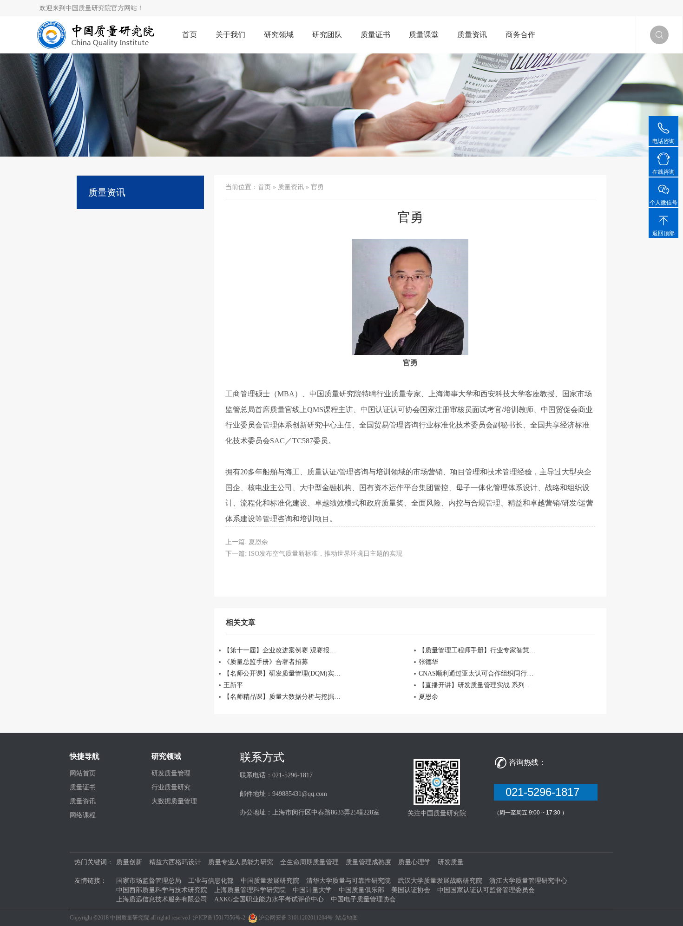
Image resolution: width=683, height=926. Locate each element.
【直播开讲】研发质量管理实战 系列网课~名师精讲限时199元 (478, 685)
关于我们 (230, 35)
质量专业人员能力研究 (240, 862)
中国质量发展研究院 (270, 880)
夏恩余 (258, 542)
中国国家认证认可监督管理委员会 (486, 890)
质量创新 (129, 862)
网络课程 (83, 815)
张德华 (428, 661)
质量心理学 (414, 862)
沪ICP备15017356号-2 (219, 917)
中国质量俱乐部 (361, 890)
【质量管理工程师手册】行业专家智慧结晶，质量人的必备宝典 (478, 650)
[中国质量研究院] (98, 34)
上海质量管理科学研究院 (250, 890)
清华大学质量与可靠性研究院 (348, 880)
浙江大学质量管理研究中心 (528, 880)
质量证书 (375, 35)
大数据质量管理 (174, 801)
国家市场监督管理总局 (148, 880)
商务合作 (520, 35)
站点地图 (346, 917)
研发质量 (451, 862)
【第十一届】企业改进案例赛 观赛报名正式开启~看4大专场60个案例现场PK (282, 650)
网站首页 (83, 773)
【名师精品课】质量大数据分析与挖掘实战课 (282, 696)
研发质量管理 (170, 773)
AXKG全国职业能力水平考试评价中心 (269, 899)
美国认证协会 (410, 890)
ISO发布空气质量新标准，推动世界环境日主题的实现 (325, 553)
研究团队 (327, 35)
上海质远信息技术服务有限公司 (161, 899)
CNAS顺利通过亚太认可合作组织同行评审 (478, 673)
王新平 (233, 685)
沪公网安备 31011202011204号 (296, 917)
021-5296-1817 (546, 792)
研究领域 (279, 35)
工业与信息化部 (211, 880)
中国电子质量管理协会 (363, 899)
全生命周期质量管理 (309, 862)
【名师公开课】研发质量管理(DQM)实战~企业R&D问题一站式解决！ (282, 673)
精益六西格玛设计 (175, 862)
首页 (189, 35)
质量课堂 (424, 35)
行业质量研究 (170, 787)
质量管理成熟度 (368, 862)
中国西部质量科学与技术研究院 (161, 890)
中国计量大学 (312, 890)
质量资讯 (472, 35)
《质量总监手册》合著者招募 (265, 661)
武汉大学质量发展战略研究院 (440, 880)
